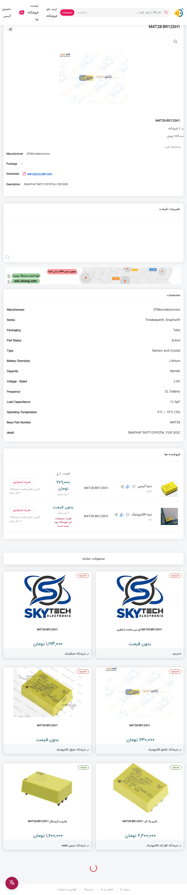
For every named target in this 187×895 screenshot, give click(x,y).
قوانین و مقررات (66, 889)
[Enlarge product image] (175, 42)
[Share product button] (10, 29)
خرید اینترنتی (22, 481)
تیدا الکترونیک (141, 514)
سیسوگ (88, 889)
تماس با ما (107, 889)
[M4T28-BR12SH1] (47, 614)
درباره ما (125, 889)
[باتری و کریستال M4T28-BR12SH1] (47, 806)
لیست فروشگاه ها (28, 12)
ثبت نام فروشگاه (51, 12)
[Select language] (11, 883)
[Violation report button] (133, 487)
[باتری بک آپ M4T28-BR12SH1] (140, 806)
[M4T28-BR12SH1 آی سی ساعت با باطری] (140, 614)
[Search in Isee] (166, 12)
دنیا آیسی (144, 486)
